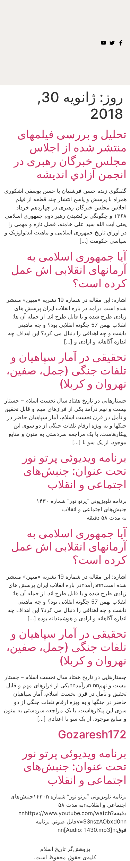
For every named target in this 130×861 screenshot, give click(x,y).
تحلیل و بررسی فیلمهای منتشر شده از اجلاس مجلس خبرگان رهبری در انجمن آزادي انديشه (70, 154)
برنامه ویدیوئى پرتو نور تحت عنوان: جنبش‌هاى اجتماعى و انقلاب (74, 471)
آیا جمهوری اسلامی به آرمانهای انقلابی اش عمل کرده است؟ (69, 270)
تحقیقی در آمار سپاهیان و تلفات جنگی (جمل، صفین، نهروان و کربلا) (66, 370)
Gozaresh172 (92, 734)
